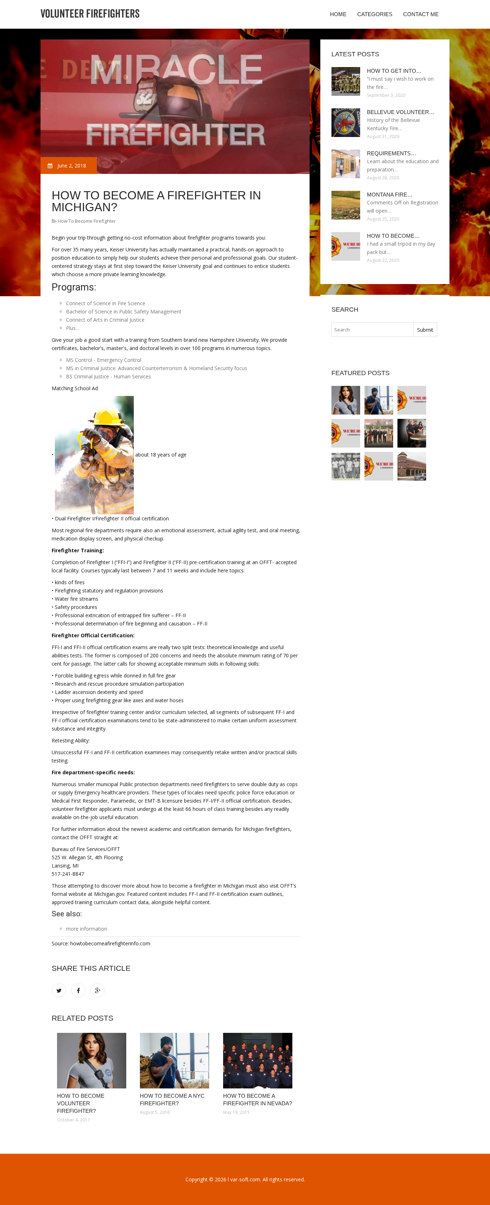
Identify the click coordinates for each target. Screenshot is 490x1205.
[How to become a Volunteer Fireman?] (378, 433)
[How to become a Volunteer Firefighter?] (345, 466)
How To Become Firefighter (87, 221)
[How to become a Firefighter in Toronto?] (378, 466)
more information (86, 928)
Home (338, 14)
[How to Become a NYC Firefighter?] (176, 1060)
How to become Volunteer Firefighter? (80, 1103)
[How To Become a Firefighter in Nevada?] (259, 1060)
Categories (374, 14)
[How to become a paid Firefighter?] (411, 466)
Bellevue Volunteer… (400, 112)
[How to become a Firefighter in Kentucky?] (345, 433)
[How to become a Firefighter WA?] (411, 433)
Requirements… (391, 153)
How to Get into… (394, 71)
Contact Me (421, 14)
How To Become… (393, 236)
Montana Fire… (390, 195)
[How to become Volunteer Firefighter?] (93, 1060)
